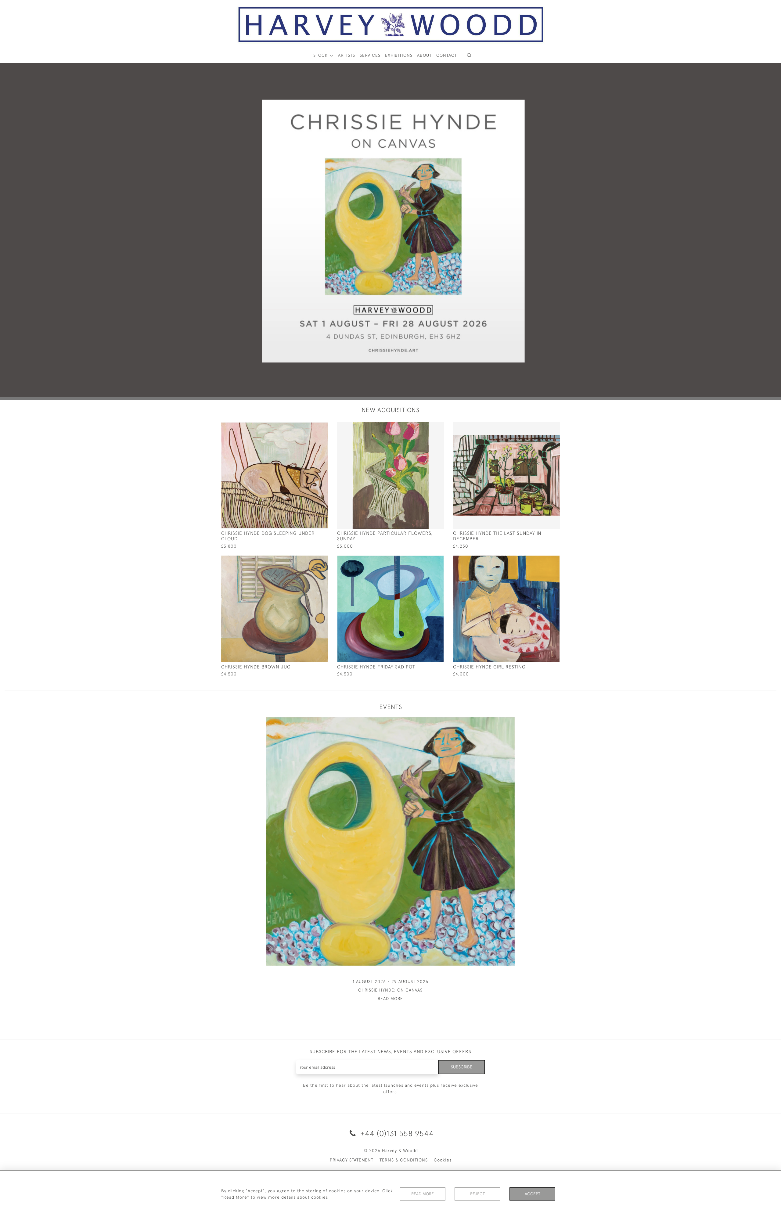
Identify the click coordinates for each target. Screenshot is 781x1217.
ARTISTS (346, 55)
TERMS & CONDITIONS (404, 1160)
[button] (469, 55)
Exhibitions (398, 55)
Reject (477, 1193)
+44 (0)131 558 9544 (396, 1133)
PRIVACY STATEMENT (351, 1160)
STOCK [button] (321, 55)
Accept (532, 1193)
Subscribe (461, 1066)
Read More (422, 1193)
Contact (446, 55)
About (424, 55)
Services (370, 55)
